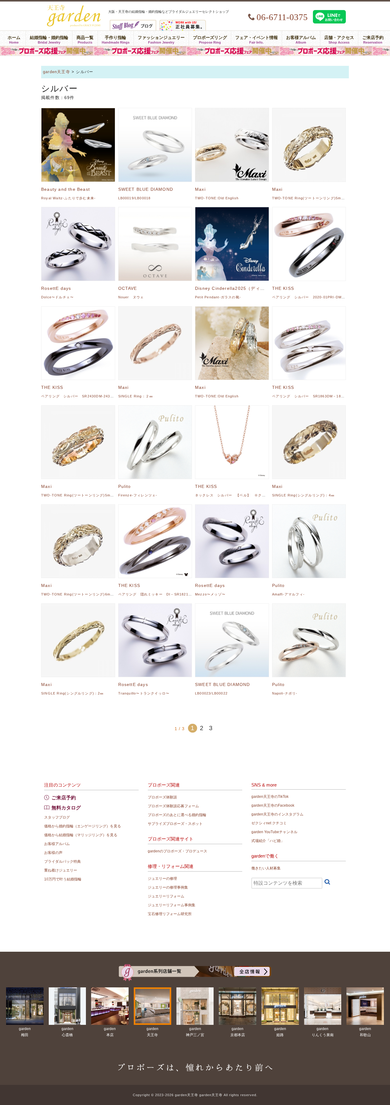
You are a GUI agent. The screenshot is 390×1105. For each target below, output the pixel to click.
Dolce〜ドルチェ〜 (57, 297)
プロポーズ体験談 (162, 797)
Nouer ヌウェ (131, 297)
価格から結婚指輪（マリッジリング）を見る (80, 835)
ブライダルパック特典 (62, 861)
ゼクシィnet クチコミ (269, 823)
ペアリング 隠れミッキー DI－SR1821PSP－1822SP (165, 594)
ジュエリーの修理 (162, 878)
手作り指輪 (115, 38)
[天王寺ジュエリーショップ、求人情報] (182, 22)
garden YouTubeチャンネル (274, 832)
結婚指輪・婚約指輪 (49, 38)
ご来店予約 (373, 38)
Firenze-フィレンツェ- (138, 495)
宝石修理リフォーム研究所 (170, 914)
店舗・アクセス (339, 38)
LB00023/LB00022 (211, 693)
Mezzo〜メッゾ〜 (210, 594)
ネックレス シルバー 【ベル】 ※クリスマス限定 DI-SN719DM (253, 495)
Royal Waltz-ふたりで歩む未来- (68, 198)
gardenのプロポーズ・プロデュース (177, 851)
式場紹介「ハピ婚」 (267, 841)
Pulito (124, 486)
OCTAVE (127, 288)
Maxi (200, 189)
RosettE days (56, 288)
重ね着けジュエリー (60, 870)
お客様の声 (53, 853)
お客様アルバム (301, 38)
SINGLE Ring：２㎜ (135, 396)
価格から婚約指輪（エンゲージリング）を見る (82, 826)
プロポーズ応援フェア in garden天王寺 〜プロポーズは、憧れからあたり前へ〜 (195, 50)
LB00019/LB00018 (134, 198)
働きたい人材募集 (266, 868)
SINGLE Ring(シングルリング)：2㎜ (72, 693)
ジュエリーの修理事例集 (168, 887)
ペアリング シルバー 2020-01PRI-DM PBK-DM (316, 297)
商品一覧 (85, 38)
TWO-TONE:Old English (217, 198)
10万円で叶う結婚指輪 (62, 879)
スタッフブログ (57, 817)
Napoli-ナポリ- (285, 693)
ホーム (14, 38)
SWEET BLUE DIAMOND (145, 189)
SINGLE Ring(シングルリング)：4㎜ (303, 495)
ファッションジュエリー (161, 38)
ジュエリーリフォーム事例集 (171, 905)
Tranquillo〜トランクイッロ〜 (144, 693)
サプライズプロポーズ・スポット (175, 824)
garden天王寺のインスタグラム (277, 814)
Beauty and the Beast (65, 189)
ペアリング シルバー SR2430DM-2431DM (79, 396)
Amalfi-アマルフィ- (288, 594)
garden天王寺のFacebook (272, 805)
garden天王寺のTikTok (270, 796)
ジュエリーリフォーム (166, 896)
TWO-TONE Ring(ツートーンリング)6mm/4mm (82, 594)
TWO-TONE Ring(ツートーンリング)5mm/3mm (313, 198)
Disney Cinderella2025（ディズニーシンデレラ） (248, 288)
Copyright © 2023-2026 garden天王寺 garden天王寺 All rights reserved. (195, 1095)
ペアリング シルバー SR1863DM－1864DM (311, 396)
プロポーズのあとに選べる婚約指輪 (177, 815)
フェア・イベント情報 (256, 38)
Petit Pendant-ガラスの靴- (218, 297)
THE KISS (283, 288)
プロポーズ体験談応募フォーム (173, 806)
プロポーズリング (210, 38)
